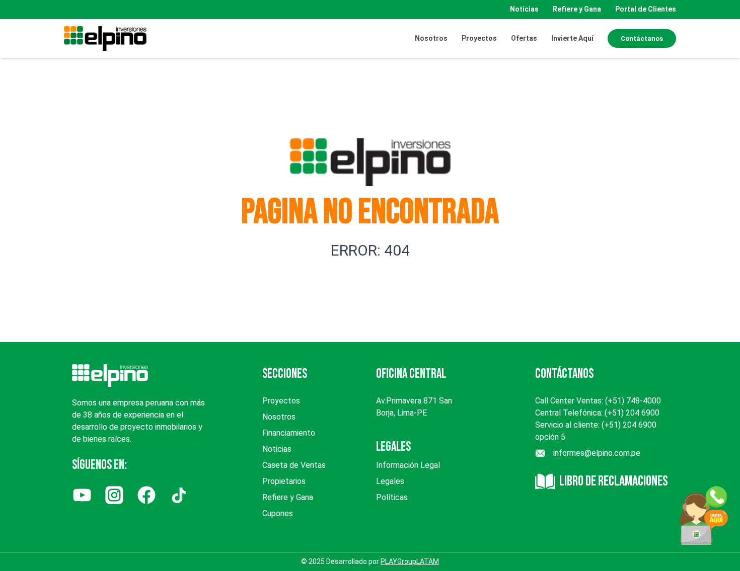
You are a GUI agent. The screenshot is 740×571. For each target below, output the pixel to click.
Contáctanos (642, 38)
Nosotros (431, 38)
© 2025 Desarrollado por (370, 561)
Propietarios (284, 481)
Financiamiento (288, 433)
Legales (390, 481)
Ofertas (524, 38)
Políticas (392, 497)
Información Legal (408, 465)
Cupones (277, 513)
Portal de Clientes (645, 9)
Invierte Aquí (572, 38)
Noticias (524, 9)
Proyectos (281, 400)
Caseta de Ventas (294, 465)
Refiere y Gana (577, 9)
